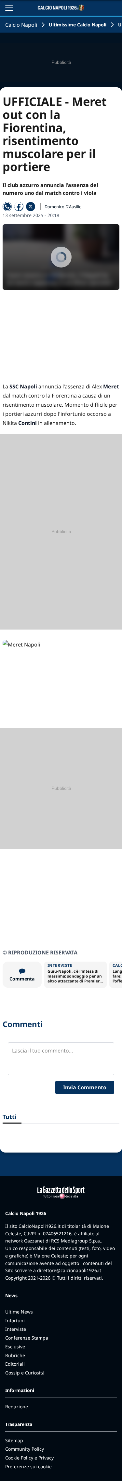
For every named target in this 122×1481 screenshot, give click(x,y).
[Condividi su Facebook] (18, 206)
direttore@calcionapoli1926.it (69, 1270)
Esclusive (15, 1346)
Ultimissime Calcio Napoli (77, 25)
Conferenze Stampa (26, 1338)
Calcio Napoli (21, 24)
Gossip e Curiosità (25, 1373)
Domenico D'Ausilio (63, 207)
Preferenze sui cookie (28, 1466)
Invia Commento (84, 1087)
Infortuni (15, 1320)
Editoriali (15, 1364)
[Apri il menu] (9, 8)
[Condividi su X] (30, 206)
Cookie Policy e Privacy (29, 1458)
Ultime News (19, 1312)
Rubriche (15, 1355)
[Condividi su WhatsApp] (7, 206)
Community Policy (24, 1449)
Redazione (16, 1406)
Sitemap (14, 1440)
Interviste (15, 1329)
